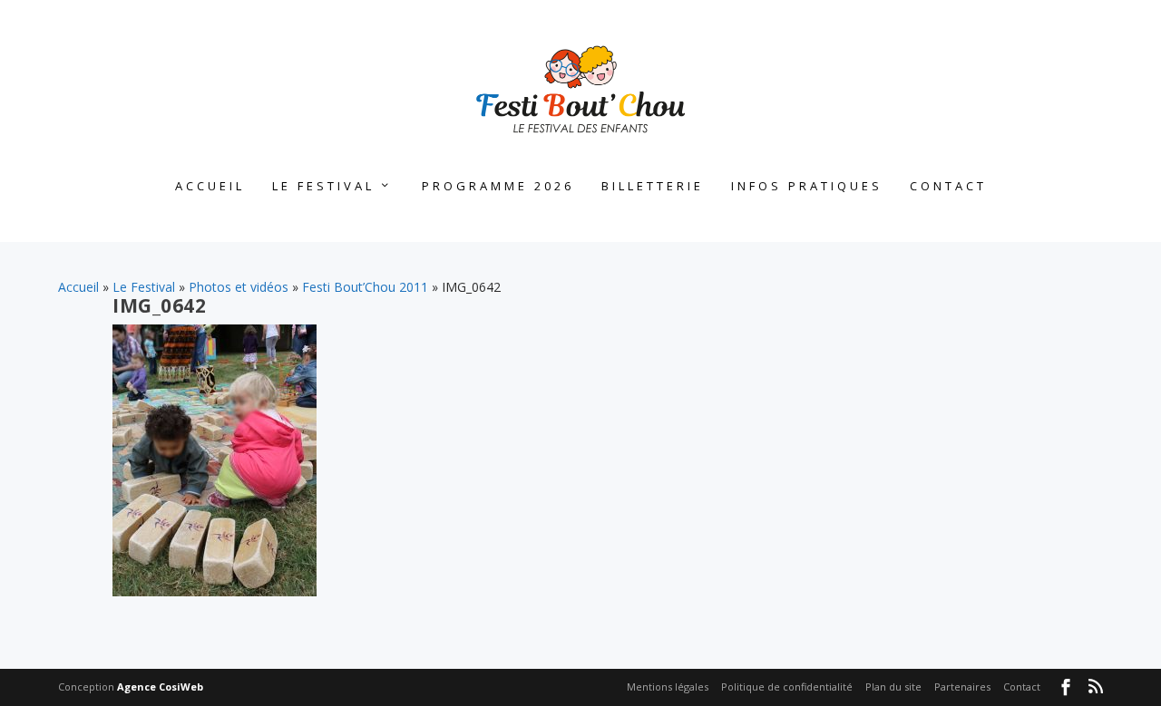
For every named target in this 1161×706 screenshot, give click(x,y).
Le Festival (323, 186)
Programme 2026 (498, 186)
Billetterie (652, 186)
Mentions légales (667, 686)
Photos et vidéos (238, 286)
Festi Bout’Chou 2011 (365, 286)
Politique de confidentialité (787, 686)
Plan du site (893, 686)
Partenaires (962, 686)
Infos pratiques (807, 186)
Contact (948, 186)
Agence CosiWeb (160, 686)
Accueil (210, 186)
